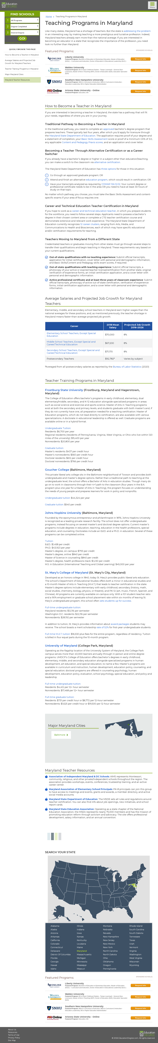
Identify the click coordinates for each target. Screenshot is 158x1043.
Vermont (133, 947)
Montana (107, 926)
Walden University (74, 67)
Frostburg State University (64, 390)
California (55, 940)
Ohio (105, 958)
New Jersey (108, 940)
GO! (22, 38)
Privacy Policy (14, 1038)
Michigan (81, 958)
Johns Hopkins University (63, 513)
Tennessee (134, 937)
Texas (132, 940)
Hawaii (54, 965)
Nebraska (107, 929)
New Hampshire (111, 937)
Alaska (54, 929)
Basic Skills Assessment (94, 139)
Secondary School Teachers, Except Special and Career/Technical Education (73, 351)
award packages (120, 624)
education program (97, 179)
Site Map (12, 1040)
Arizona (54, 933)
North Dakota (110, 954)
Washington (135, 954)
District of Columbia (60, 954)
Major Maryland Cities (14, 74)
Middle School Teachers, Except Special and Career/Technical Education (71, 343)
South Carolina (136, 929)
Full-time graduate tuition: (59, 697)
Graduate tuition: (54, 448)
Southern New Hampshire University (84, 80)
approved (108, 129)
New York (108, 947)
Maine (80, 947)
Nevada (107, 933)
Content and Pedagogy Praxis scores (82, 142)
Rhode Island (135, 926)
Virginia (133, 951)
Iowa (79, 933)
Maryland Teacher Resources (17, 80)
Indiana (80, 929)
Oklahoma (108, 961)
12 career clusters (89, 224)
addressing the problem (137, 31)
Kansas (80, 937)
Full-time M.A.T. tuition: (57, 634)
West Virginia (135, 958)
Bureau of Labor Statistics (127, 366)
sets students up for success (115, 601)
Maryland (82, 951)
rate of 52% (103, 627)
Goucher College (57, 469)
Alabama (55, 926)
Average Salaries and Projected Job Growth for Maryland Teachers (20, 61)
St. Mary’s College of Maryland (66, 572)
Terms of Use (13, 1035)
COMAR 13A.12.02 (111, 184)
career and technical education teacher (94, 211)
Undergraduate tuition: (58, 498)
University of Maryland (61, 645)
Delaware (55, 951)
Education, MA (84, 92)
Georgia (54, 961)
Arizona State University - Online (82, 90)
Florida (54, 958)
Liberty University (74, 57)
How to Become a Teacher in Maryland (22, 55)
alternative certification (107, 162)
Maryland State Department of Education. (72, 135)
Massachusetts (84, 954)
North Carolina (110, 951)
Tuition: (49, 541)
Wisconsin (134, 961)
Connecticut (57, 947)
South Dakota (136, 933)
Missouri (81, 969)
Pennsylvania (109, 969)
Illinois (80, 926)
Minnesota (82, 961)
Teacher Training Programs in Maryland (21, 69)
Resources (12, 1032)
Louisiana (81, 944)
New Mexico (109, 944)
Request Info (140, 59)
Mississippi (81, 965)
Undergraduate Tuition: (58, 428)
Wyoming (134, 965)
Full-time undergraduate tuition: (63, 607)
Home (49, 16)
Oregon (107, 965)
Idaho (53, 969)
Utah (131, 944)
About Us (12, 1029)
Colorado (55, 944)
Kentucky (82, 940)
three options (108, 169)
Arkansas (55, 937)
